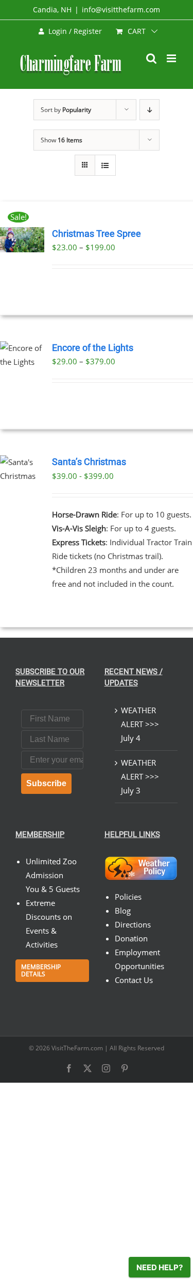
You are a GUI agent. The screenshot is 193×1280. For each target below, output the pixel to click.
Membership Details (41, 970)
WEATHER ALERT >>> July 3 (140, 776)
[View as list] (105, 165)
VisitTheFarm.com (77, 1048)
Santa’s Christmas (89, 462)
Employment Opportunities (139, 959)
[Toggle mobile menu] (172, 58)
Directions (133, 924)
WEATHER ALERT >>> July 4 (140, 724)
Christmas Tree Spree (96, 234)
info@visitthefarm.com (121, 9)
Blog (123, 910)
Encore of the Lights (92, 348)
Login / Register (75, 31)
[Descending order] (149, 109)
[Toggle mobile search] (151, 58)
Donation (131, 938)
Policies (128, 897)
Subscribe (46, 783)
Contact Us (134, 980)
